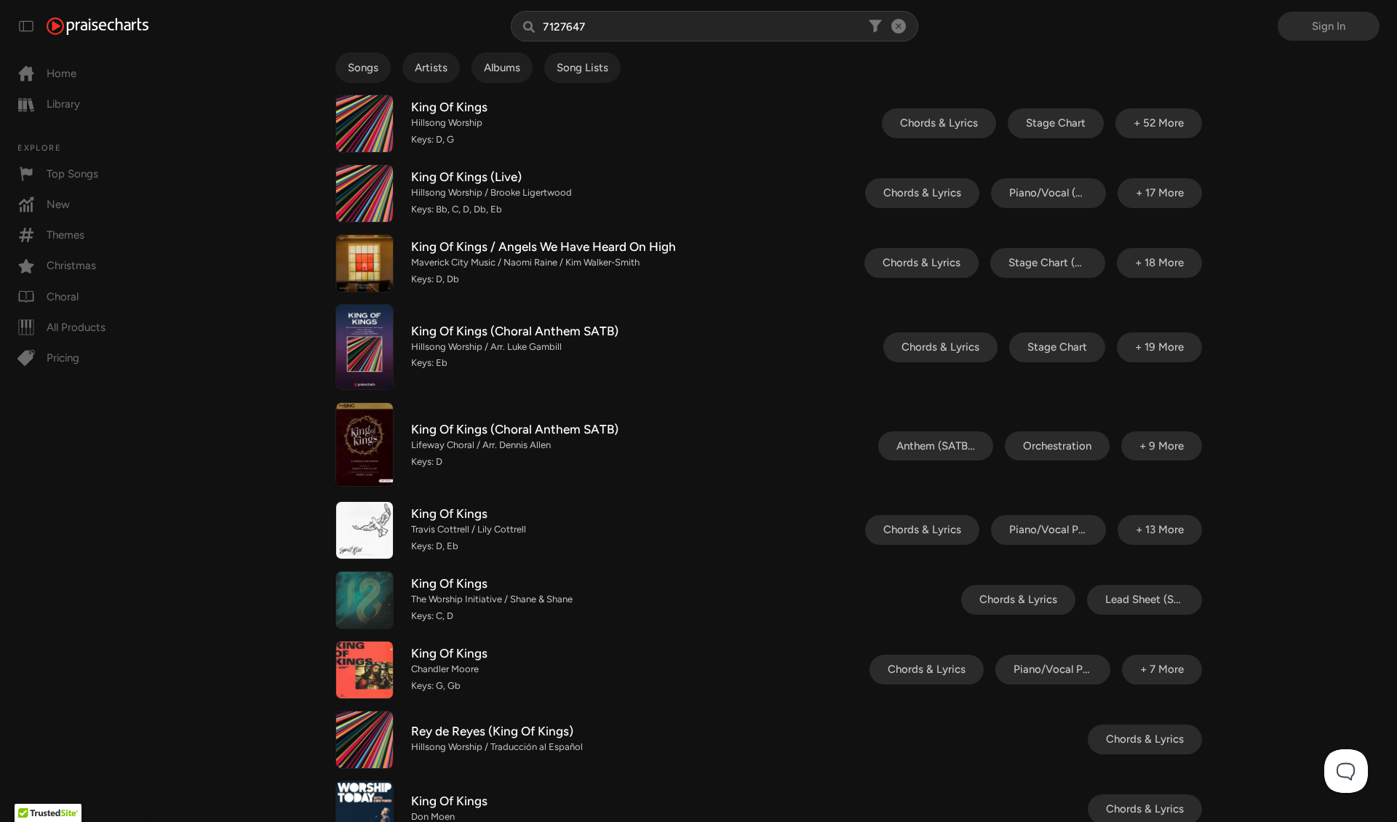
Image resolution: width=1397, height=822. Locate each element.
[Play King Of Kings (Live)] (364, 193)
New (58, 204)
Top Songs (72, 173)
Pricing (63, 357)
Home (61, 73)
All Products (76, 327)
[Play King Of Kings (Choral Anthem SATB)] (364, 347)
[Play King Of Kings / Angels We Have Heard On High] (364, 263)
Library (63, 104)
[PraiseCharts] (97, 26)
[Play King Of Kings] (364, 123)
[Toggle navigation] (26, 26)
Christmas (71, 265)
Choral (63, 296)
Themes (65, 235)
